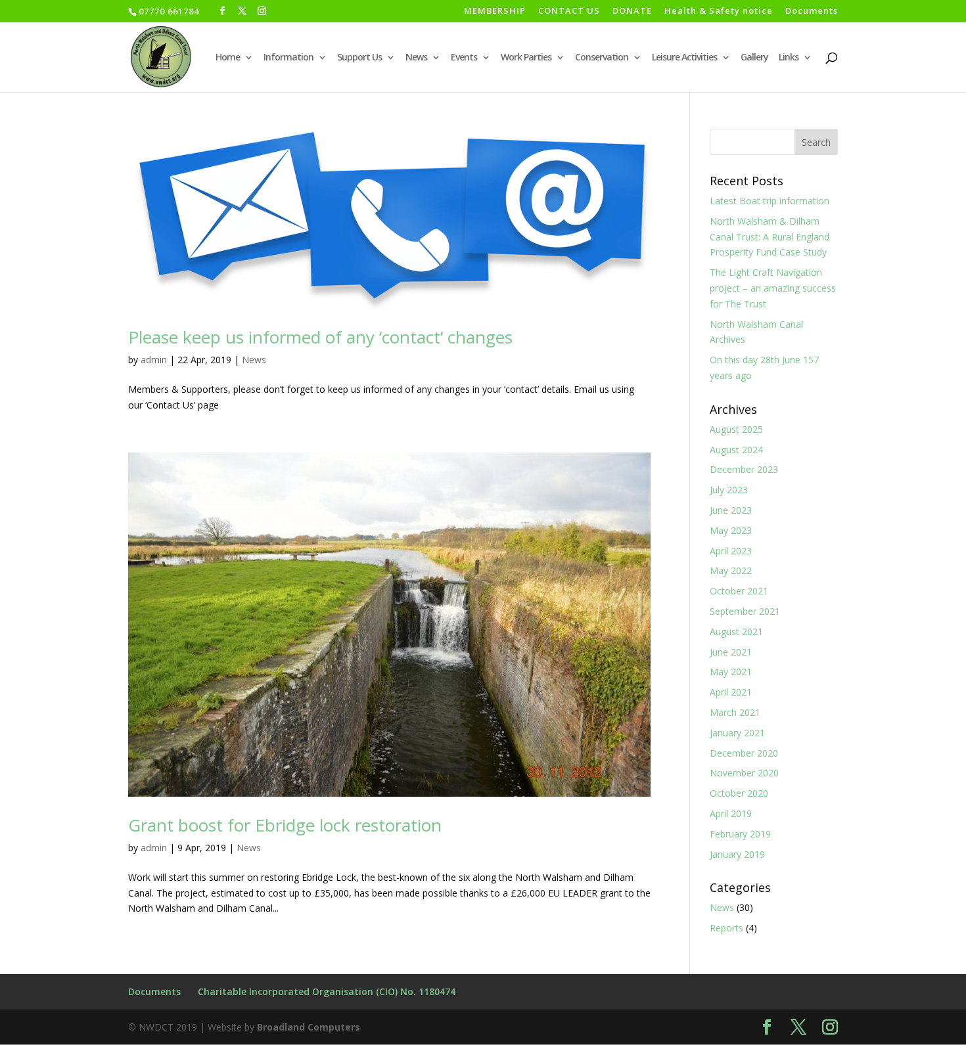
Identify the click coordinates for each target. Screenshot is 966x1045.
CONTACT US (569, 11)
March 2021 (735, 712)
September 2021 (745, 611)
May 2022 (731, 570)
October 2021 (739, 591)
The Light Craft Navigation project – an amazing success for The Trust (773, 288)
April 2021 (731, 692)
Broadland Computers (308, 1027)
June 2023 (731, 510)
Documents (811, 11)
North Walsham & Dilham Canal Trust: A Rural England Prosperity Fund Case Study (769, 237)
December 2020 (744, 753)
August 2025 (736, 429)
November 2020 (744, 773)
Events (464, 58)
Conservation (601, 58)
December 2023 (744, 469)
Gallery (754, 58)
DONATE (632, 11)
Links (788, 58)
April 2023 (731, 551)
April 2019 (731, 813)
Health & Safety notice (718, 11)
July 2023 (729, 489)
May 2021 (731, 671)
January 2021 (737, 732)
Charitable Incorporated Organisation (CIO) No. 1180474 (326, 991)
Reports (726, 928)
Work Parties (526, 58)
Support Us (359, 58)
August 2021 (736, 631)
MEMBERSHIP (495, 11)
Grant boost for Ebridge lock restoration (285, 825)
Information (288, 58)
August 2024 (736, 449)
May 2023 (731, 530)
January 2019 (737, 854)
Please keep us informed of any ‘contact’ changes (320, 337)
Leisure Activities (684, 58)
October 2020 (739, 793)
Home (228, 58)
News (416, 58)
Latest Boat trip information (769, 200)
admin (154, 359)
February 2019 (740, 834)
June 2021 (731, 652)
